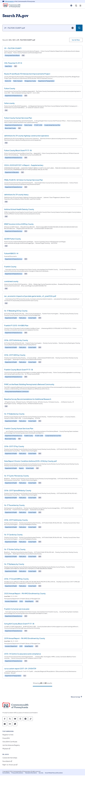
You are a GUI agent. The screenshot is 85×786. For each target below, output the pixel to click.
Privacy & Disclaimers (17, 772)
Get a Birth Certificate (9, 741)
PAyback (5, 748)
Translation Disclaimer (31, 772)
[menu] (80, 6)
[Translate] (71, 5)
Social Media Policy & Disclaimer (54, 772)
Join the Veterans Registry (11, 745)
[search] (76, 6)
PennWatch (6, 761)
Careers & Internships (9, 758)
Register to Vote (7, 735)
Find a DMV (6, 738)
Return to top (75, 697)
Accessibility (6, 772)
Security (41, 772)
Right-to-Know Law (9, 765)
